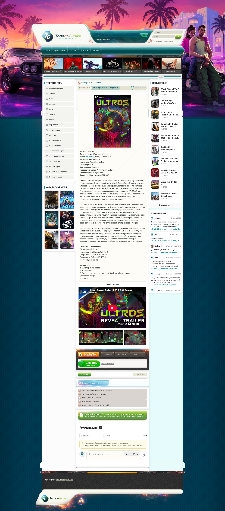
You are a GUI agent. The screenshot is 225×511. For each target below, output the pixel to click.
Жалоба (88, 355)
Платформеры (113, 88)
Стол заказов (121, 355)
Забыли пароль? (168, 41)
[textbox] (114, 455)
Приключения (103, 88)
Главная (47, 50)
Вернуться (84, 374)
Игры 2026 (73, 50)
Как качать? (107, 355)
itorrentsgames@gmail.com (64, 480)
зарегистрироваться (108, 416)
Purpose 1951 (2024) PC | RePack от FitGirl (95, 405)
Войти (144, 436)
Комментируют (160, 213)
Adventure (90, 157)
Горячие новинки (59, 50)
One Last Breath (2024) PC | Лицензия (94, 394)
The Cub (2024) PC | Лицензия (91, 398)
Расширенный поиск (103, 39)
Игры (95, 88)
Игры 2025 (84, 50)
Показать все (165, 205)
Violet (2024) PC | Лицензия (90, 401)
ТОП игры (95, 50)
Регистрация (158, 41)
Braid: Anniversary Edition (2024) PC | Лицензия (97, 390)
